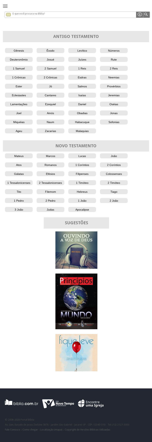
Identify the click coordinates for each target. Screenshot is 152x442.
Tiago (113, 191)
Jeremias (114, 95)
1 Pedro (19, 200)
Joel (18, 113)
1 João (82, 200)
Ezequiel (50, 104)
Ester (19, 86)
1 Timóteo (82, 182)
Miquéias (19, 122)
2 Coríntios (114, 165)
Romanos (51, 165)
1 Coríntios (82, 165)
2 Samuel (50, 68)
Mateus (19, 156)
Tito (19, 191)
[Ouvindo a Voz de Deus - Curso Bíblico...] (76, 268)
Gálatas (19, 173)
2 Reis (114, 68)
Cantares (50, 95)
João (114, 156)
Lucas (82, 156)
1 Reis (82, 68)
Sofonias (113, 122)
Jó (50, 86)
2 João (114, 200)
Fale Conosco (12, 429)
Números (114, 50)
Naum (50, 122)
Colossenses (114, 173)
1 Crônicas (19, 77)
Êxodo (50, 50)
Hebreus (82, 191)
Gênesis (19, 50)
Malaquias (82, 131)
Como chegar (30, 429)
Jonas (114, 113)
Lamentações (18, 104)
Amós (50, 113)
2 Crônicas (50, 77)
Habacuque (82, 122)
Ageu (19, 131)
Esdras (82, 77)
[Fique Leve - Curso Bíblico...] (76, 370)
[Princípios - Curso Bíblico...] (76, 328)
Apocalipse (82, 209)
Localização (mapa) (51, 429)
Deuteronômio (19, 59)
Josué (50, 59)
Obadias (82, 113)
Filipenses (82, 173)
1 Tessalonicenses (18, 182)
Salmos (82, 86)
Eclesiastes (19, 95)
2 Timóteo (114, 182)
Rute (114, 59)
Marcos (50, 156)
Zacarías (50, 131)
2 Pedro (50, 200)
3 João (19, 209)
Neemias (113, 77)
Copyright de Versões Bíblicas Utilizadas (87, 429)
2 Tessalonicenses (50, 182)
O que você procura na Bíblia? (28, 13)
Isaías (82, 95)
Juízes (82, 59)
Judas (50, 209)
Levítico (82, 50)
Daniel (82, 104)
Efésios (50, 173)
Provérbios (114, 86)
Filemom (50, 191)
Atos (19, 165)
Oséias (113, 104)
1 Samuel (19, 68)
